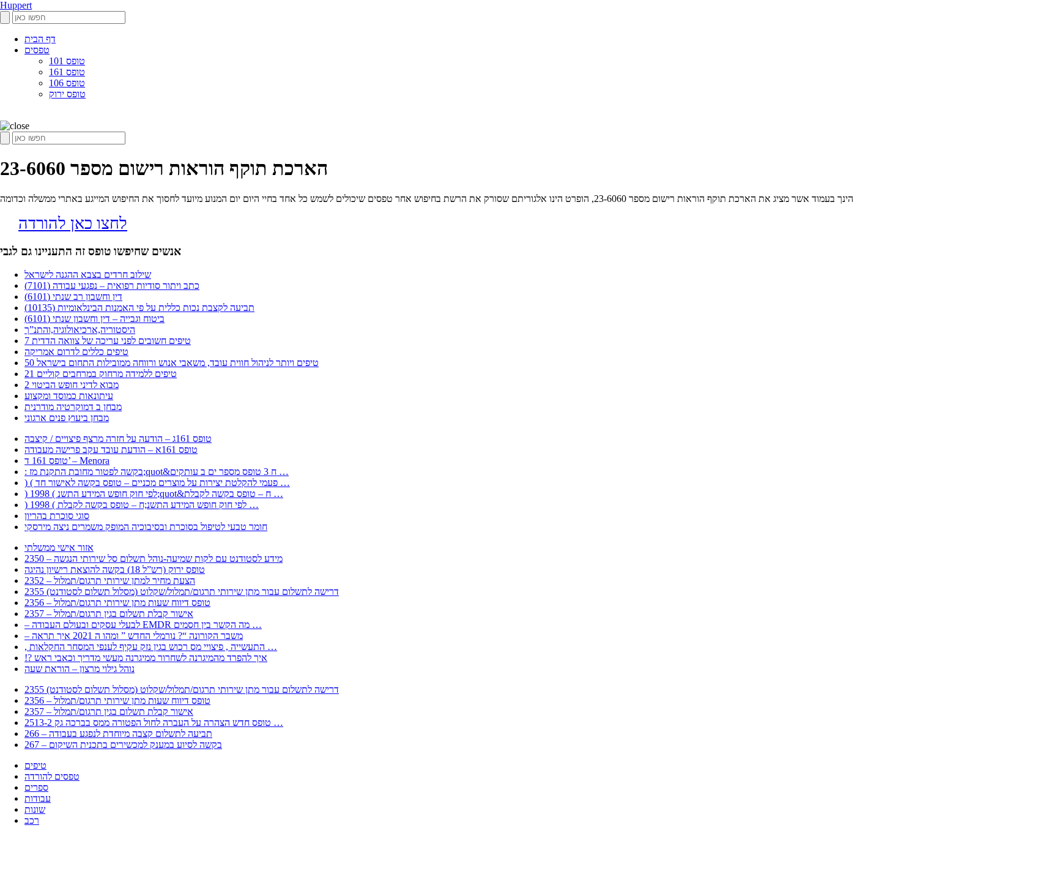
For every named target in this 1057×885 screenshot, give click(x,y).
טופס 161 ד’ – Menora (66, 460)
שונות (34, 809)
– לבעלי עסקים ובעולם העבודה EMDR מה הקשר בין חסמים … (143, 624)
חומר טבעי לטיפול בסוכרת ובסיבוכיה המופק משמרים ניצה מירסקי (145, 526)
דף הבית (40, 39)
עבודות (37, 798)
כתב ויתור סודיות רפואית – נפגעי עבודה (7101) (111, 285)
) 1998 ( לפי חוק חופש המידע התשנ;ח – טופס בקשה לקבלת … (141, 504)
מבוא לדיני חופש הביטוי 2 (71, 384)
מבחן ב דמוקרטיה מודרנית (73, 406)
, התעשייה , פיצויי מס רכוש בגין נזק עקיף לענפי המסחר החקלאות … (150, 646)
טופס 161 (67, 72)
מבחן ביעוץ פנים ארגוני (66, 418)
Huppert (16, 5)
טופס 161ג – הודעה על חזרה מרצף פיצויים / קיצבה (118, 438)
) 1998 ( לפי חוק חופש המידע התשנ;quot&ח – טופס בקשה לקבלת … (153, 493)
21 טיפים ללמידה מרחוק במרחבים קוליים (100, 373)
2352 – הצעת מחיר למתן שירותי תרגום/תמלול (109, 580)
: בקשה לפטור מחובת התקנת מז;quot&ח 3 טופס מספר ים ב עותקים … (156, 471)
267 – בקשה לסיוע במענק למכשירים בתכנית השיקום (123, 744)
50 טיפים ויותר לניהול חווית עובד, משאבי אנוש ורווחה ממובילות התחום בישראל (171, 362)
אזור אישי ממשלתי (59, 547)
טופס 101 (67, 61)
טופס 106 (67, 83)
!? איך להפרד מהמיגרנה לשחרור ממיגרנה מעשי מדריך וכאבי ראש (145, 657)
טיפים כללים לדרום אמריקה (76, 351)
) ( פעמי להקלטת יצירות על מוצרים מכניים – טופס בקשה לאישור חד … (157, 482)
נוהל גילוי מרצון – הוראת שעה (79, 668)
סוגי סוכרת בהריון (56, 515)
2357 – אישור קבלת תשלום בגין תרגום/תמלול (108, 613)
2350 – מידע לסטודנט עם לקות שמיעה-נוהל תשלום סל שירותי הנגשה (153, 558)
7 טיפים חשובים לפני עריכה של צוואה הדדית (107, 340)
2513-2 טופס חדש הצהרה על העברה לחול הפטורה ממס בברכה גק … (153, 722)
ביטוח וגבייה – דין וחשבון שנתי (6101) (94, 318)
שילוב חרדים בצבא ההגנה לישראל (87, 274)
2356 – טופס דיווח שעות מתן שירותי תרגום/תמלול (117, 602)
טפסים (37, 50)
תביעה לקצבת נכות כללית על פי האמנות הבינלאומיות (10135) (139, 307)
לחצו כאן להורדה (72, 223)
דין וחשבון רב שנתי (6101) (73, 296)
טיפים (35, 765)
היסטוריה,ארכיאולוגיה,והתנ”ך (79, 329)
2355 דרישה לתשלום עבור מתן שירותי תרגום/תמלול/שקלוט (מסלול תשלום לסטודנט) (181, 591)
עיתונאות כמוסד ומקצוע (68, 395)
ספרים (36, 787)
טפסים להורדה (52, 776)
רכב (31, 820)
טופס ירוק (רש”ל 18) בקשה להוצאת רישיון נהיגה (114, 569)
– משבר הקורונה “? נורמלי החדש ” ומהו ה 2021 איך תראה (133, 635)
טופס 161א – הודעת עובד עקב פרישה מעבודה (111, 449)
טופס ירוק (67, 94)
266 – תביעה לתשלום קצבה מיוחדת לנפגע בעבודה (118, 733)
